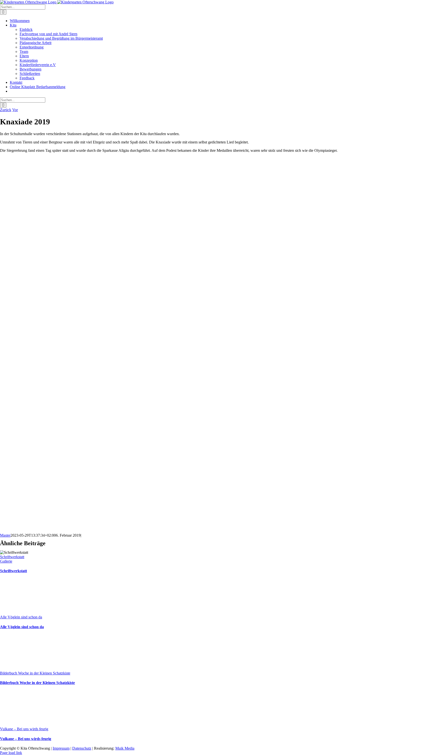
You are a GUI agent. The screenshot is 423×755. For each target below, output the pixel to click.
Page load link (11, 753)
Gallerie (6, 561)
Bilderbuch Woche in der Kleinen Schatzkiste (35, 673)
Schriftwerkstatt (12, 557)
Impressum (61, 748)
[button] (211, 513)
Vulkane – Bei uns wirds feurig (24, 729)
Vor (15, 110)
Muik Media (124, 748)
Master (5, 535)
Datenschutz (81, 748)
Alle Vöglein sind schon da (21, 617)
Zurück (5, 110)
